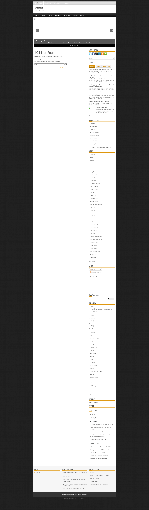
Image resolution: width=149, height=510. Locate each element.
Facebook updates (67, 476)
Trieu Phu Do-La (94, 175)
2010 (92, 328)
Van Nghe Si (92, 166)
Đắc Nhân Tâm (93, 347)
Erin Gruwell (93, 353)
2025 (92, 316)
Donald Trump (93, 342)
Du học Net (92, 123)
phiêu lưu (92, 374)
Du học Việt (92, 129)
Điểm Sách (39, 7)
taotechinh (66, 3)
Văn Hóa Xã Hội (67, 15)
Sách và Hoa (93, 383)
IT (77, 498)
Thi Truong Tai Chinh (95, 183)
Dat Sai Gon (93, 210)
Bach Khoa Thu (93, 213)
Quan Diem (92, 192)
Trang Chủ (36, 15)
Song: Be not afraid (94, 478)
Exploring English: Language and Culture (99, 475)
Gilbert (91, 359)
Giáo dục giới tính (94, 144)
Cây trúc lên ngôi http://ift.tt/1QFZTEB (99, 101)
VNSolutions (70, 498)
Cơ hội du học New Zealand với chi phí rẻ (100, 455)
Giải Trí (50, 15)
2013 (92, 321)
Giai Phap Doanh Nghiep (96, 236)
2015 (92, 318)
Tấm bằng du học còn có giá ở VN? (98, 439)
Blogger (109, 147)
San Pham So (93, 222)
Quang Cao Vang (94, 189)
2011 (92, 326)
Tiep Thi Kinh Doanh (95, 178)
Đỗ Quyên (92, 350)
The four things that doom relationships (99, 484)
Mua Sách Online (57, 3)
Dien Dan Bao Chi (94, 227)
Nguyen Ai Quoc (94, 245)
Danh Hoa (92, 219)
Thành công (93, 386)
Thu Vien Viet (93, 180)
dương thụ (92, 345)
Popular (92, 66)
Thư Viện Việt (48, 3)
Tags (98, 66)
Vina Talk (92, 160)
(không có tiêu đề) (93, 94)
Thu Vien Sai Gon (94, 242)
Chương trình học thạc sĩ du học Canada (99, 450)
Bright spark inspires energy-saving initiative (73, 488)
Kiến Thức (75, 15)
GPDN (75, 498)
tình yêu (92, 389)
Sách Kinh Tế (93, 380)
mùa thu (92, 368)
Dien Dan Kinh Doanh (95, 225)
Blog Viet (92, 472)
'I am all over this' (94, 481)
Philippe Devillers (94, 377)
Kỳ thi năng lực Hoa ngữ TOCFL (97, 453)
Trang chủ (61, 67)
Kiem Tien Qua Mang (95, 251)
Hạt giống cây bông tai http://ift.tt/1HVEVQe (100, 69)
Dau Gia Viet (93, 216)
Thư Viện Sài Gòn (38, 3)
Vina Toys (92, 157)
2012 (92, 323)
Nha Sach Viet (93, 195)
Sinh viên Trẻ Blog (94, 132)
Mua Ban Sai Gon (94, 201)
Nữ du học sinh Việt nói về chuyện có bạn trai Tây (101, 424)
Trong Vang (92, 172)
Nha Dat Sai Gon (94, 198)
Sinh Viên (82, 15)
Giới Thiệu (92, 362)
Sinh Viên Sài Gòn (94, 138)
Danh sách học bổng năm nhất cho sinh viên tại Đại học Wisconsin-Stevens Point (102, 435)
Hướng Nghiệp (58, 15)
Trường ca (92, 392)
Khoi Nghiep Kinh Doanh (96, 204)
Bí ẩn (91, 336)
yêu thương (92, 394)
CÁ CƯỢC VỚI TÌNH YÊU (102, 108)
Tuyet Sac (92, 169)
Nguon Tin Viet (93, 248)
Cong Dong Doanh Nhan (96, 239)
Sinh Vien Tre (93, 254)
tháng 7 (94, 308)
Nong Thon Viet (93, 233)
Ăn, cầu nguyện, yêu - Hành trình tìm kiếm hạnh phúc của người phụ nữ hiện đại (101, 85)
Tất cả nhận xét (95, 272)
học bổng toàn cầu (94, 135)
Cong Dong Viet (93, 230)
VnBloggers (92, 154)
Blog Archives (106, 66)
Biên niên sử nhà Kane (95, 339)
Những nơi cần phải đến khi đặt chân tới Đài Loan (102, 447)
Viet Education (93, 126)
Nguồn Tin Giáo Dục (95, 141)
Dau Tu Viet (92, 207)
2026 (92, 306)
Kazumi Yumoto (93, 365)
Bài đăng (93, 269)
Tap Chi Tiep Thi (94, 186)
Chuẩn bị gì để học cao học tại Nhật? (98, 458)
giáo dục (92, 356)
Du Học (44, 15)
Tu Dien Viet (93, 257)
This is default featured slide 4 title (48, 39)
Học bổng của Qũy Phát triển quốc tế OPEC (100, 432)
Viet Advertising (93, 163)
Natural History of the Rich (96, 371)
